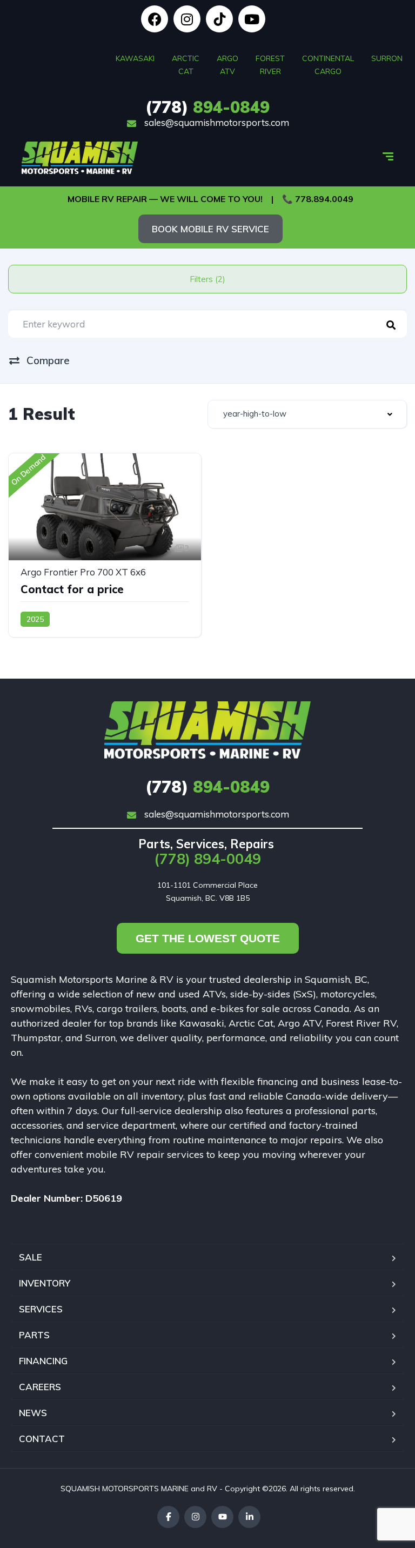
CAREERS (40, 1386)
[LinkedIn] (249, 1517)
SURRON (387, 58)
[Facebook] (154, 18)
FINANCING (43, 1360)
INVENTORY (44, 1283)
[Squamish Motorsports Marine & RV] (80, 158)
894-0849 (207, 107)
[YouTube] (222, 1517)
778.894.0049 (324, 198)
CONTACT (42, 1438)
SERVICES (41, 1309)
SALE (30, 1257)
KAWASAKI (135, 58)
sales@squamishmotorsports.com (215, 122)
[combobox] (307, 414)
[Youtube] (251, 18)
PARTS (34, 1335)
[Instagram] (186, 18)
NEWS (33, 1412)
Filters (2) (207, 279)
